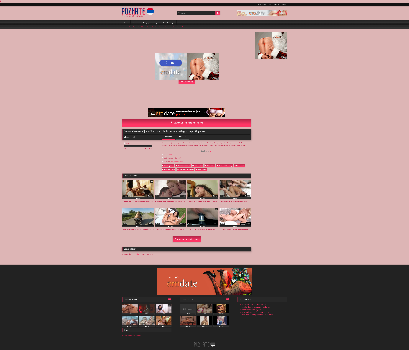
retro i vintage (202, 169)
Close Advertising (186, 82)
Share (183, 137)
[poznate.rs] (138, 11)
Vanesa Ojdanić (177, 161)
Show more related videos (187, 239)
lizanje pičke (240, 166)
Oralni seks (210, 166)
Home (126, 23)
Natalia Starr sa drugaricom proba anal (256, 307)
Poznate (135, 23)
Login (275, 4)
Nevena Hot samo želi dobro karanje (255, 312)
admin (170, 154)
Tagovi (156, 23)
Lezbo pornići (198, 166)
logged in (135, 254)
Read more (205, 151)
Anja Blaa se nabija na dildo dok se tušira (257, 315)
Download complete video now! (188, 123)
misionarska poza (169, 169)
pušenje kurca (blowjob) (186, 169)
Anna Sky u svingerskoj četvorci (254, 304)
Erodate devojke (168, 23)
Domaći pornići (134, 27)
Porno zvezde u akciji (225, 166)
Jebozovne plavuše (184, 166)
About (169, 137)
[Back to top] (402, 344)
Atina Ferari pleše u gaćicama (253, 310)
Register (284, 4)
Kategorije (146, 23)
